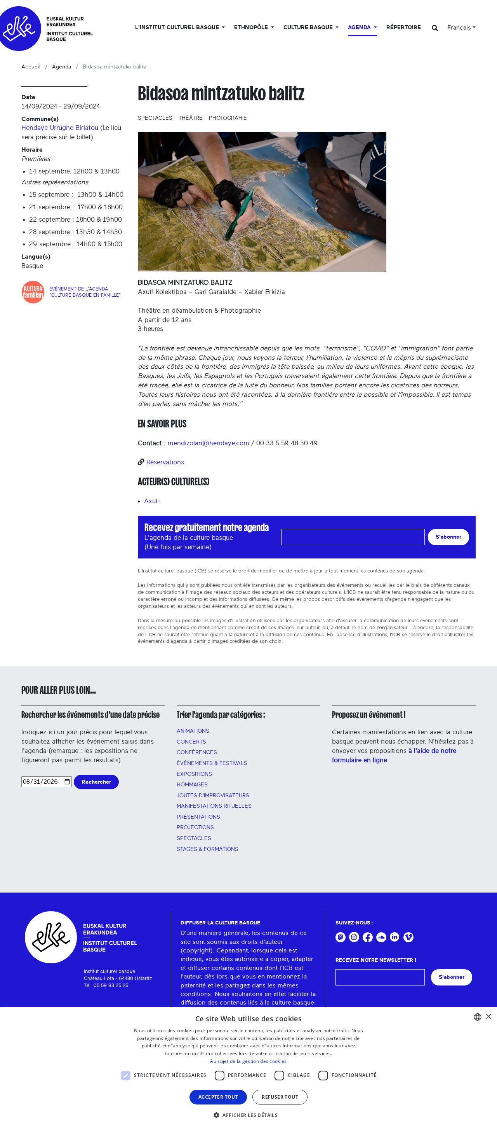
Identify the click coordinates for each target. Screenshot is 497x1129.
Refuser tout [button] (280, 1097)
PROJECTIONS (195, 827)
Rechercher (96, 782)
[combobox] (477, 1017)
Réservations (165, 462)
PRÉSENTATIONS (198, 817)
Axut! (152, 501)
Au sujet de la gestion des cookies (248, 1061)
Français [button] (459, 28)
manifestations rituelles (214, 806)
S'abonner (448, 537)
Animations (193, 731)
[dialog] (248, 1068)
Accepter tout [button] (218, 1097)
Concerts (191, 742)
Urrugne (61, 127)
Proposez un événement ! (368, 714)
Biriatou (86, 127)
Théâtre (191, 118)
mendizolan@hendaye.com (208, 443)
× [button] (488, 1017)
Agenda (61, 67)
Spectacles (155, 118)
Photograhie (228, 118)
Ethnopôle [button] (251, 27)
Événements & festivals (212, 763)
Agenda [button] (360, 27)
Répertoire (403, 27)
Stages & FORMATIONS (207, 849)
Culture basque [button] (308, 27)
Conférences (197, 752)
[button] (248, 1115)
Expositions (194, 774)
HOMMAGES (192, 785)
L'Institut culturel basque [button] (178, 27)
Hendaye (34, 127)
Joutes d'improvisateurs (213, 795)
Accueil (30, 67)
